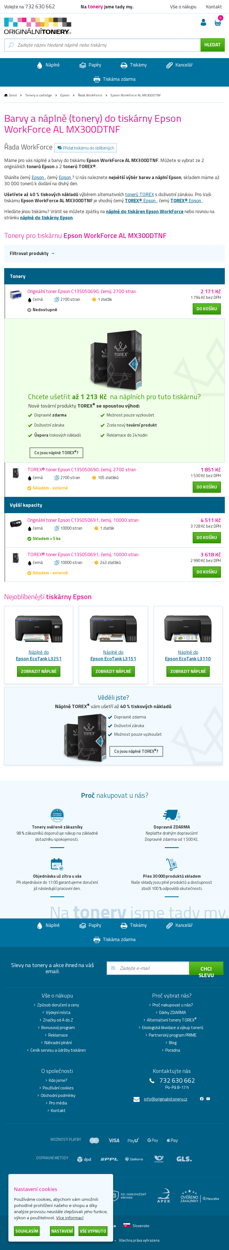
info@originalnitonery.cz (165, 1099)
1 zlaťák (105, 299)
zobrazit (38, 671)
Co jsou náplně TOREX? (56, 452)
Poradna (172, 1050)
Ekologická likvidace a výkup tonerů (172, 1028)
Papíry (94, 64)
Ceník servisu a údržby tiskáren (58, 1050)
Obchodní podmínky (58, 1095)
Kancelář (183, 64)
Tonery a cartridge (38, 95)
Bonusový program (58, 1028)
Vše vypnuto (93, 1231)
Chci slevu (206, 969)
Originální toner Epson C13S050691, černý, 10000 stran (83, 520)
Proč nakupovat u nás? (172, 1005)
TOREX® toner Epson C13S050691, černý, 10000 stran (83, 554)
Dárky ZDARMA (172, 1012)
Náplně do (39, 655)
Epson (65, 95)
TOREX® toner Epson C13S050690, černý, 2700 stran (81, 469)
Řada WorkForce (90, 95)
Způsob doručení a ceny (58, 1005)
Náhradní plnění (58, 1043)
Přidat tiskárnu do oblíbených (88, 148)
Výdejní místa (58, 1012)
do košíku (207, 309)
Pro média (58, 1103)
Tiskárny (138, 64)
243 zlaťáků (110, 562)
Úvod (13, 95)
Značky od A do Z (58, 1020)
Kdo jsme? (58, 1080)
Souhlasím (26, 1231)
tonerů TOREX (139, 194)
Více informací (70, 1217)
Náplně (52, 64)
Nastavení (62, 1231)
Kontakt (58, 1111)
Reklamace (58, 1035)
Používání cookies (58, 1088)
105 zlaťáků (108, 477)
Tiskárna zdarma (119, 79)
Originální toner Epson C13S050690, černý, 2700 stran (81, 291)
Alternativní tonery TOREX (172, 1020)
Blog (172, 1043)
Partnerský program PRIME (173, 1035)
